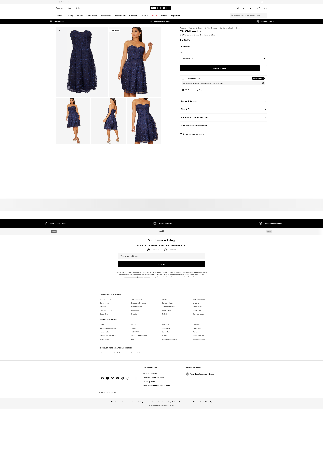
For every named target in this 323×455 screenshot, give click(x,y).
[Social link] (102, 378)
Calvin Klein (166, 332)
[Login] (244, 8)
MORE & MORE (198, 336)
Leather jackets (106, 310)
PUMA (195, 332)
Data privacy (143, 402)
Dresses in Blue (136, 353)
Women (59, 8)
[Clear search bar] (265, 15)
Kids (77, 8)
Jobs (132, 402)
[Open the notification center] (251, 8)
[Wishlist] (258, 8)
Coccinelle (196, 325)
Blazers (165, 299)
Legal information (175, 402)
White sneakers (199, 299)
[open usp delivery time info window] (263, 83)
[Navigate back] (59, 30)
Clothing (191, 28)
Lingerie (196, 303)
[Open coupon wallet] (237, 8)
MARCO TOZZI (136, 332)
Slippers (103, 307)
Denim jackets (167, 303)
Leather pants (136, 299)
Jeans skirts (166, 310)
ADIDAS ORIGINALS (169, 339)
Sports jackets (105, 299)
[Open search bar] (231, 15)
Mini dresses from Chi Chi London (112, 353)
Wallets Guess (136, 307)
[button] (223, 58)
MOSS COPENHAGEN (139, 336)
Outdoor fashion (168, 307)
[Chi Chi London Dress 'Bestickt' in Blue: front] (82, 62)
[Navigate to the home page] (113, 369)
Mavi (132, 339)
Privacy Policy (124, 275)
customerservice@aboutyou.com (137, 277)
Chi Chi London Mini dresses (231, 28)
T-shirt (164, 314)
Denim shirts (197, 307)
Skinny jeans (104, 303)
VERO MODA (105, 339)
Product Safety (206, 402)
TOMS (164, 336)
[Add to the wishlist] (264, 68)
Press (124, 402)
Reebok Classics (199, 339)
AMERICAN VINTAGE (108, 336)
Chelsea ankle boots (138, 303)
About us (114, 402)
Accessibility (191, 402)
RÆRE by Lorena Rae (108, 328)
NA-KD (133, 325)
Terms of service (158, 402)
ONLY (102, 325)
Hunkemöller (104, 332)
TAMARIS (165, 325)
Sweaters (134, 314)
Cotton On (166, 328)
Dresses (201, 28)
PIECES (133, 328)
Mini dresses (212, 28)
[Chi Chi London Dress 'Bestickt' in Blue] (73, 121)
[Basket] (265, 8)
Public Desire (198, 328)
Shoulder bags (198, 314)
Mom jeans (135, 310)
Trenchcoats (197, 310)
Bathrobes (104, 314)
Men (69, 8)
